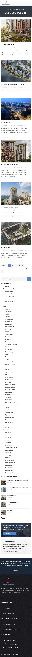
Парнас (7, 374)
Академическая (9, 309)
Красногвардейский (11, 447)
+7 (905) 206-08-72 (24, 563)
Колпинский (8, 445)
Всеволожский (9, 291)
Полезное (6, 427)
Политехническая (10, 384)
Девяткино (8, 329)
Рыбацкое (8, 397)
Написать (9, 533)
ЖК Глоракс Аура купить (9, 207)
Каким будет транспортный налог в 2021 (17, 480)
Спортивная (8, 399)
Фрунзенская (9, 412)
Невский (7, 457)
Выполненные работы (9, 624)
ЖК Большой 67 (6, 122)
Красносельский (9, 450)
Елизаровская (9, 334)
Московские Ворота (11, 362)
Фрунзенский (9, 470)
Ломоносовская (9, 357)
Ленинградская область (10, 289)
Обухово (7, 367)
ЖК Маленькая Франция (9, 164)
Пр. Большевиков (10, 387)
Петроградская (9, 377)
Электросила (9, 422)
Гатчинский (8, 294)
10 (26, 268)
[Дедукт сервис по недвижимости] (5, 3)
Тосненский (8, 304)
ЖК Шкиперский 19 (7, 44)
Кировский (8, 442)
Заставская (8, 337)
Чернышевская (9, 417)
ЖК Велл (9, 510)
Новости (5, 425)
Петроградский (9, 460)
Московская (8, 359)
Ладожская (8, 349)
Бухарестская (9, 319)
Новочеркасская (10, 364)
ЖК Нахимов (5, 248)
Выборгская (8, 321)
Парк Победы (9, 372)
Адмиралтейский (10, 432)
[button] (29, 279)
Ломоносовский (9, 299)
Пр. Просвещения (10, 389)
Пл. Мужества (9, 379)
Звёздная (7, 339)
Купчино (7, 347)
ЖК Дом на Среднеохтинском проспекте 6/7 (19, 487)
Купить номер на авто (9, 611)
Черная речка (9, 415)
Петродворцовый (10, 462)
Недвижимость (7, 608)
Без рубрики (6, 286)
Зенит (6, 342)
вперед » (2, 271)
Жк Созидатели (11, 495)
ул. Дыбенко (8, 410)
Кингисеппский (9, 296)
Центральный (9, 473)
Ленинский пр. (9, 352)
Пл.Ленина (8, 382)
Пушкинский (8, 467)
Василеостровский (21, 47)
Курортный (8, 452)
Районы (5, 430)
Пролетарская (9, 394)
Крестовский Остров (11, 344)
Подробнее (26, 54)
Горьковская (8, 324)
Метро (5, 306)
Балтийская (8, 311)
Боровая (7, 314)
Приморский (8, 465)
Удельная (7, 407)
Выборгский (8, 437)
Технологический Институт (13, 405)
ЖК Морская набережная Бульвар (12, 84)
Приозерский (9, 301)
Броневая (7, 316)
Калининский (9, 440)
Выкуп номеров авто (8, 613)
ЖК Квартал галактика (13, 502)
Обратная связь (7, 627)
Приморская (8, 392)
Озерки (7, 369)
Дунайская (8, 331)
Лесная (7, 354)
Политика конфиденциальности (11, 629)
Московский (8, 455)
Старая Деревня (10, 402)
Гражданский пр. (10, 326)
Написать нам (15, 570)
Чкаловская (8, 420)
